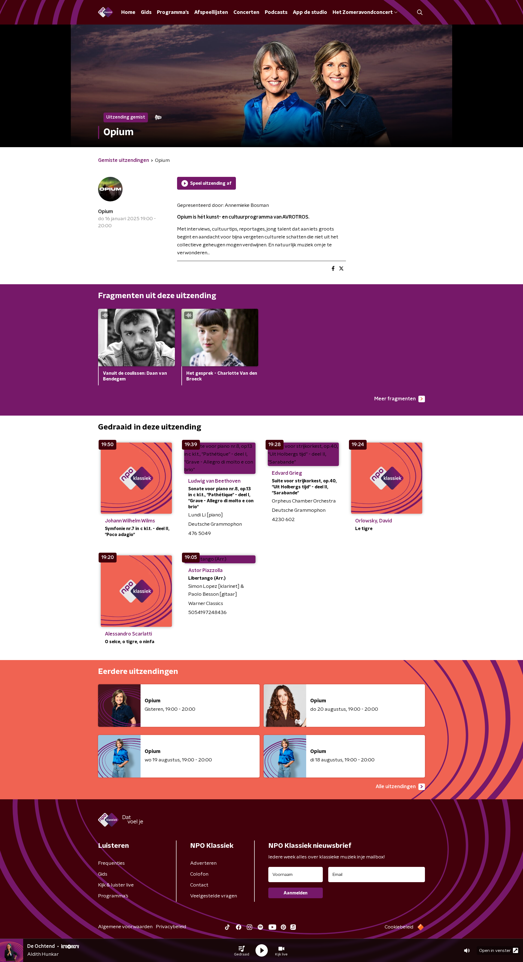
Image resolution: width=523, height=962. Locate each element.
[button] (241, 950)
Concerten (246, 12)
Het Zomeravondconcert (363, 12)
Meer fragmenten (395, 399)
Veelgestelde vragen (213, 896)
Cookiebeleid (399, 927)
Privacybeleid (171, 926)
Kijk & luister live (116, 885)
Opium (105, 211)
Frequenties (111, 863)
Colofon (199, 874)
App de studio (310, 12)
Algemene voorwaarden (125, 926)
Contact (199, 885)
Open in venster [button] (495, 950)
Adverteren (203, 863)
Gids (146, 12)
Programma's (173, 12)
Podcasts (276, 12)
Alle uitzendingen (396, 786)
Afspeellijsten (211, 12)
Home (128, 12)
